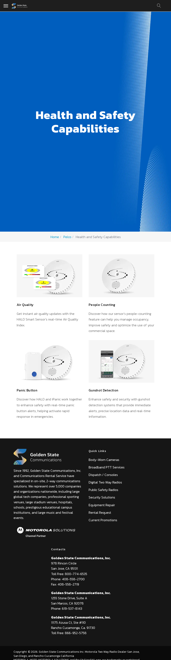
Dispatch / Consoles (103, 474)
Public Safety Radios (103, 489)
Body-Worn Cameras (104, 459)
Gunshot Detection (103, 390)
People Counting (102, 304)
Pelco (67, 236)
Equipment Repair (102, 504)
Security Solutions (102, 497)
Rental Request (100, 512)
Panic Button (27, 390)
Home (54, 236)
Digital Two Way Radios (105, 482)
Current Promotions (103, 519)
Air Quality (25, 304)
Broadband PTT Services (106, 467)
